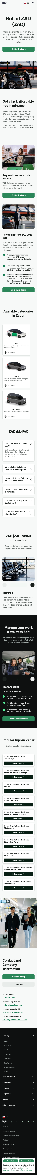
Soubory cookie (8, 1144)
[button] (30, 444)
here (31, 127)
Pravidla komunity (9, 1153)
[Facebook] (11, 1121)
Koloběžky (7, 1045)
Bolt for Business (9, 1067)
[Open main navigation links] (33, 3)
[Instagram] (22, 1121)
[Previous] (4, 585)
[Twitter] (17, 1121)
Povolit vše (11, 1161)
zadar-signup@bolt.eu (12, 1005)
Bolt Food (7, 1059)
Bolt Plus (7, 1072)
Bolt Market (8, 1063)
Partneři (5, 1127)
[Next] (32, 585)
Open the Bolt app (18, 290)
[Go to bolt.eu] (4, 3)
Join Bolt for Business (18, 719)
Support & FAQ (18, 977)
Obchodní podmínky (9, 1131)
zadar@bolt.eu (8, 998)
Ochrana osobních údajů (11, 1135)
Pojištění (5, 1140)
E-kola (6, 1050)
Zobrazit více (17, 763)
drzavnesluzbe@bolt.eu (12, 1012)
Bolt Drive (7, 1054)
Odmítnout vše (26, 1161)
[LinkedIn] (28, 1121)
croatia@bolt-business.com (14, 1019)
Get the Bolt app (19, 49)
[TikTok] (33, 1121)
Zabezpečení (7, 1149)
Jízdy (6, 1041)
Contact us (18, 984)
